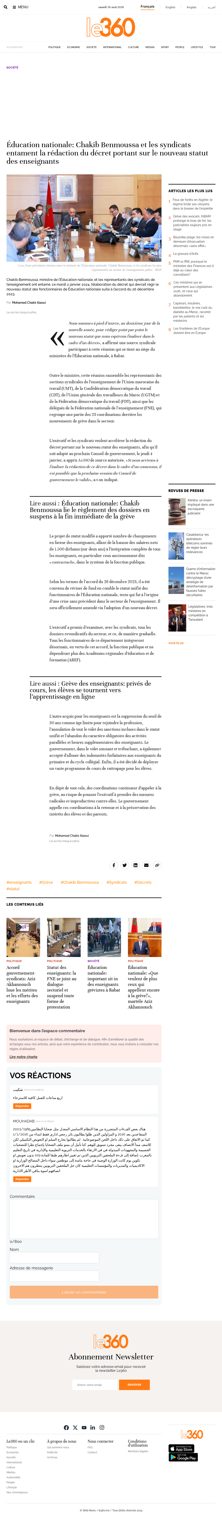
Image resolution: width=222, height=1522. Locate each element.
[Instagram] (101, 1427)
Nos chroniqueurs (17, 1492)
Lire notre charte (24, 1057)
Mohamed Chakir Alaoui (29, 302)
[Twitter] (75, 1427)
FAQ (90, 1447)
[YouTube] (84, 1427)
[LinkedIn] (93, 1427)
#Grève (46, 882)
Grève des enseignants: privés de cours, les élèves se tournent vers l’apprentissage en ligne (90, 690)
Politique (54, 47)
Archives (52, 1457)
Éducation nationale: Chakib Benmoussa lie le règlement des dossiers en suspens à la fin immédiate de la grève (90, 509)
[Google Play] (183, 1457)
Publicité (52, 1452)
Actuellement (15, 47)
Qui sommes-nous (58, 1447)
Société (92, 47)
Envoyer (134, 1384)
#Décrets (143, 882)
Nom (14, 1249)
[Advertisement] (111, 103)
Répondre (22, 1106)
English (170, 7)
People (179, 47)
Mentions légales (138, 1451)
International (112, 47)
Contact (92, 1452)
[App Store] (181, 1448)
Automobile (13, 1477)
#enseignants (19, 882)
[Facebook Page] (66, 1427)
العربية (211, 7)
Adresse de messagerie (31, 1268)
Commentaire (22, 1196)
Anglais (191, 7)
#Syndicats (116, 882)
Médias (150, 47)
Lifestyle (197, 47)
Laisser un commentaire (84, 1292)
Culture (133, 47)
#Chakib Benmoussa (80, 882)
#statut (13, 889)
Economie (73, 47)
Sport (165, 47)
